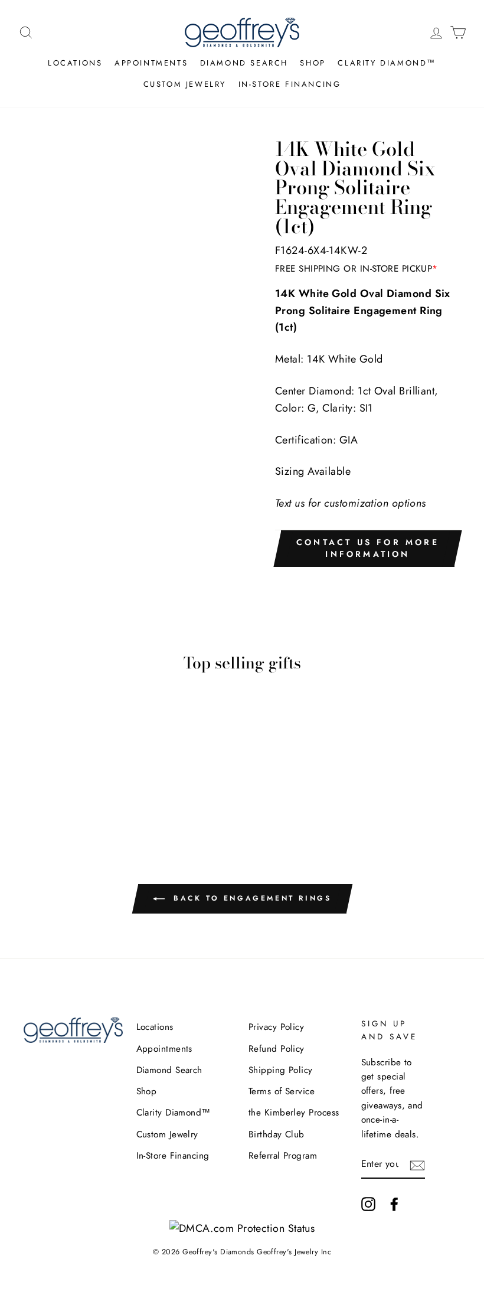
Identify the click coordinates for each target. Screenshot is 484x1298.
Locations (75, 63)
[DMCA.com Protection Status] (242, 1228)
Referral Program (282, 1155)
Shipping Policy (280, 1070)
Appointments (151, 63)
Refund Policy (276, 1048)
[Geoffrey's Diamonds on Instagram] (368, 1203)
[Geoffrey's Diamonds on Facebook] (394, 1203)
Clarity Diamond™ (387, 63)
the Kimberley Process (293, 1112)
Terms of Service (281, 1091)
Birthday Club (276, 1134)
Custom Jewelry (184, 84)
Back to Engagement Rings (250, 898)
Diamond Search (244, 63)
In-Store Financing (289, 84)
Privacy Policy (276, 1026)
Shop (312, 63)
